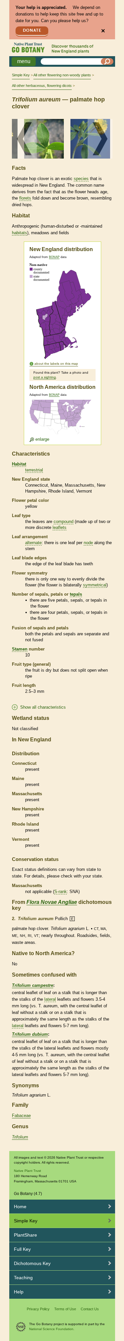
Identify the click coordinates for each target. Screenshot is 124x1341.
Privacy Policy (38, 1309)
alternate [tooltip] (33, 542)
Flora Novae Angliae (51, 902)
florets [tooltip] (25, 198)
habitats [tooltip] (19, 232)
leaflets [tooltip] (59, 527)
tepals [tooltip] (76, 594)
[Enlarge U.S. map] (61, 421)
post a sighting (44, 377)
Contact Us (90, 1309)
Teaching (23, 1277)
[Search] (107, 61)
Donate (32, 30)
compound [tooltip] (63, 521)
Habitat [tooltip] (19, 464)
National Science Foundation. (51, 1329)
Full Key (22, 1249)
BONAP (54, 257)
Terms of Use (65, 1309)
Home (20, 1206)
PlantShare (25, 1235)
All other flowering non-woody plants (62, 75)
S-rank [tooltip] (60, 891)
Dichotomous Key (32, 1263)
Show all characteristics (43, 707)
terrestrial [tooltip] (34, 469)
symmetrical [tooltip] (94, 584)
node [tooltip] (88, 542)
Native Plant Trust (27, 1171)
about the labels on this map (56, 363)
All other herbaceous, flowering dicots (42, 86)
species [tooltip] (81, 178)
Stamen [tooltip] (19, 649)
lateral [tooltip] (50, 999)
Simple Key (21, 75)
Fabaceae (21, 1115)
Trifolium (20, 1137)
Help (18, 1291)
